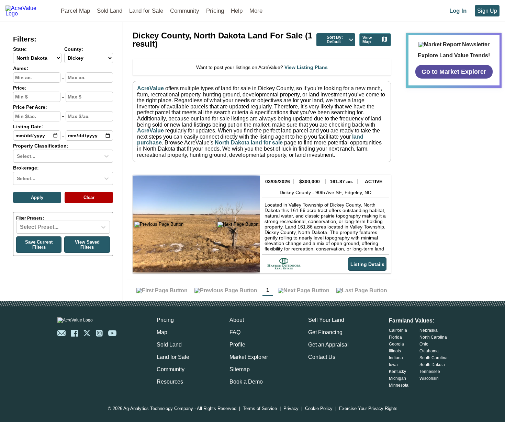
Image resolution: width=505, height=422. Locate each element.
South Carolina (433, 357)
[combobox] (17, 156)
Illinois (395, 351)
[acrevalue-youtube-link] (112, 333)
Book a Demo (246, 382)
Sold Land (109, 11)
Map (162, 332)
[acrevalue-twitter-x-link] (86, 333)
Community (184, 11)
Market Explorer (248, 357)
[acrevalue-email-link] (61, 333)
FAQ (234, 332)
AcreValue (150, 88)
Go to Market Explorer (454, 71)
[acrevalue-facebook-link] (74, 333)
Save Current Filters (39, 244)
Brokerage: (26, 168)
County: (73, 49)
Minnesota (398, 385)
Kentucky (397, 371)
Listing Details (367, 264)
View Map (367, 39)
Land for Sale (146, 11)
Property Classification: (40, 146)
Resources (170, 382)
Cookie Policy (319, 409)
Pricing (215, 11)
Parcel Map (75, 11)
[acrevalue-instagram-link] (99, 333)
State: (20, 49)
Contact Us (321, 357)
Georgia (396, 344)
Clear (88, 197)
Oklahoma (429, 351)
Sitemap (239, 369)
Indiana (396, 357)
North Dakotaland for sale (249, 142)
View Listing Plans (306, 67)
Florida (395, 337)
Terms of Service (260, 409)
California (398, 330)
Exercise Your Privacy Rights (368, 409)
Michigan (397, 378)
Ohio (423, 344)
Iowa (393, 364)
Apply (37, 197)
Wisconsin (429, 378)
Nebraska (428, 330)
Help (237, 11)
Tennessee (429, 371)
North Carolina (433, 337)
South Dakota (432, 364)
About (236, 320)
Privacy (291, 409)
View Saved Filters (87, 244)
